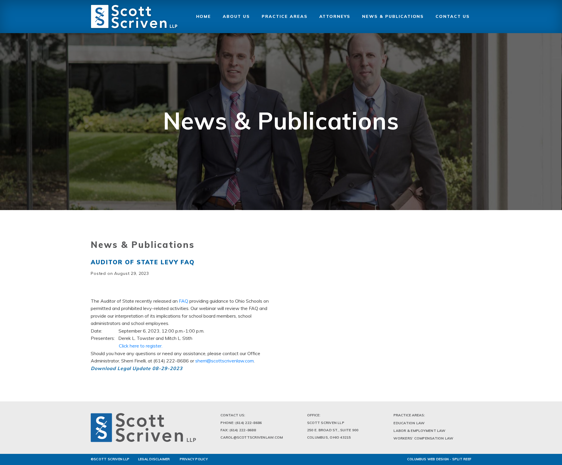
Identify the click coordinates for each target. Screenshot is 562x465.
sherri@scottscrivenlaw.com (224, 361)
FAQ (183, 301)
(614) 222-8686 (248, 422)
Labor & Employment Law (419, 430)
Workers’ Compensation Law (423, 438)
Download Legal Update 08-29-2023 (137, 368)
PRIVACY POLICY (194, 459)
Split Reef (461, 459)
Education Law (408, 423)
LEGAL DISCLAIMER (154, 459)
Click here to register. (140, 346)
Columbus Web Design (428, 459)
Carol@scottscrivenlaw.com (251, 437)
